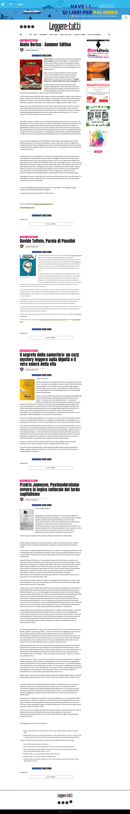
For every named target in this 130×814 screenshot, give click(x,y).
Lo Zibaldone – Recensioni (79, 34)
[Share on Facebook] (37, 56)
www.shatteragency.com (27, 207)
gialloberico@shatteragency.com (43, 204)
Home (30, 34)
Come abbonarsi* (43, 34)
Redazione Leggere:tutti (32, 50)
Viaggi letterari (53, 34)
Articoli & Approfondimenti (94, 34)
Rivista (35, 34)
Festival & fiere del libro (65, 34)
